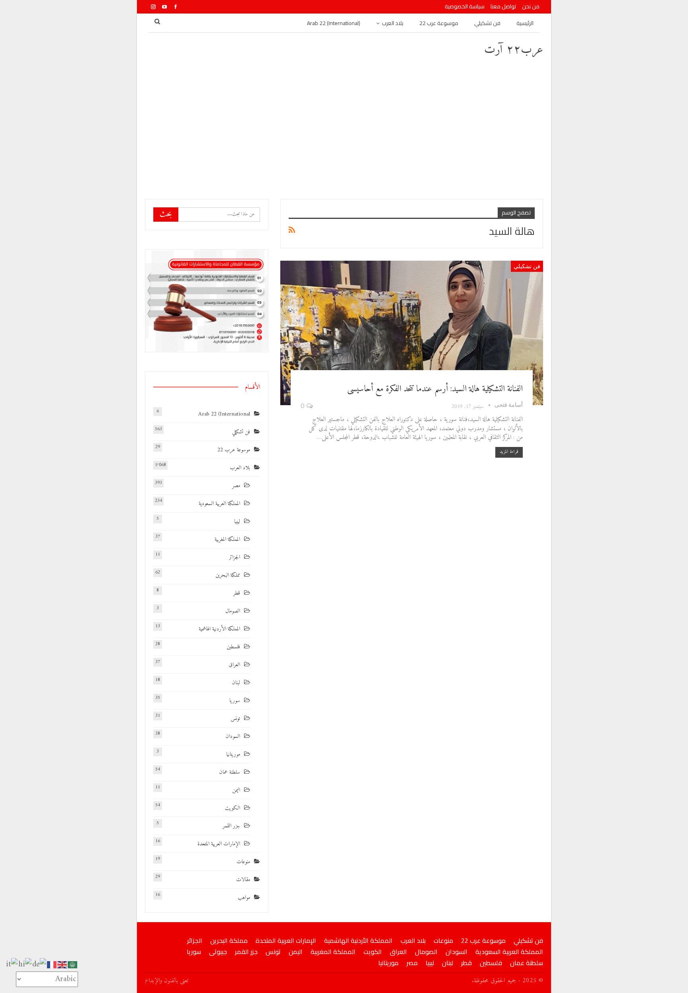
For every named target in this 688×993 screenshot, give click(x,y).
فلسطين (233, 647)
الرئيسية (525, 23)
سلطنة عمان (229, 772)
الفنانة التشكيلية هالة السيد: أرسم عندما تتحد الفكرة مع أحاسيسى (435, 389)
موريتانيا (233, 754)
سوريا (234, 701)
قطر (236, 593)
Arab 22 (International (224, 414)
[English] (62, 965)
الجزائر (234, 557)
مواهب (244, 898)
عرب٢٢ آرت (513, 49)
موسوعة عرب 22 (438, 23)
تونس (235, 719)
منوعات (243, 862)
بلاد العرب (392, 23)
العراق (234, 665)
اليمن (236, 790)
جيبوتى (218, 952)
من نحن (530, 6)
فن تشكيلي (487, 23)
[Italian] (12, 965)
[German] (39, 965)
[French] (52, 965)
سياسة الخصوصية (465, 6)
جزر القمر (231, 826)
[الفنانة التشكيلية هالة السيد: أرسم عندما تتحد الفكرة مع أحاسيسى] (411, 333)
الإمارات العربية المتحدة (218, 844)
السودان (232, 736)
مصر (236, 486)
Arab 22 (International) (333, 23)
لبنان (236, 683)
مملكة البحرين (227, 575)
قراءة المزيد (509, 452)
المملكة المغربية (227, 539)
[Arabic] (73, 965)
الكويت (232, 808)
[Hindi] (25, 965)
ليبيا (237, 522)
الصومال (232, 611)
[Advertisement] (344, 127)
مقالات (243, 880)
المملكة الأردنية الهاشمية (219, 629)
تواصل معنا (503, 6)
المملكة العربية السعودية (219, 504)
